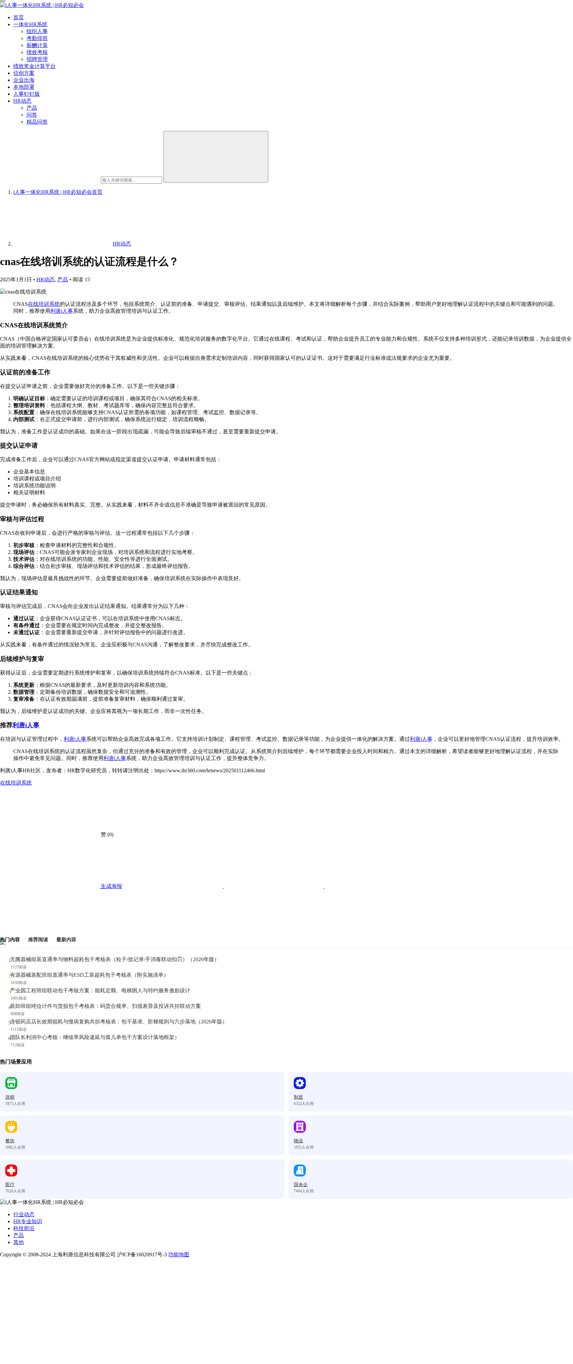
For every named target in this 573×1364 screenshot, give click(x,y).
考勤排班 (37, 38)
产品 (32, 108)
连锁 (10, 1097)
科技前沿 (23, 1228)
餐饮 (10, 1140)
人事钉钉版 (26, 94)
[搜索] (215, 157)
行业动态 (23, 1214)
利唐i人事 (61, 311)
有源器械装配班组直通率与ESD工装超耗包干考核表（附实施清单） (89, 975)
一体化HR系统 (30, 24)
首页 (18, 17)
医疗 (10, 1184)
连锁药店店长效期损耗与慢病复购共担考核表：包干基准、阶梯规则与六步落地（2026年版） (118, 1021)
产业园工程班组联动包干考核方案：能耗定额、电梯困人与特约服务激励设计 (100, 990)
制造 (298, 1097)
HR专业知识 (27, 1221)
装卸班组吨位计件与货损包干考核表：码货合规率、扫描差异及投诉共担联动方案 (105, 1006)
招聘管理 (37, 59)
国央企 (301, 1184)
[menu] (2, 1)
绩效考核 (37, 52)
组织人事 (37, 31)
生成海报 (110, 886)
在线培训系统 (44, 304)
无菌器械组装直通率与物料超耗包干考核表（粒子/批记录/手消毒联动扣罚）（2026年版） (115, 959)
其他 (18, 1242)
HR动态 (22, 101)
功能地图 (178, 1254)
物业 (298, 1140)
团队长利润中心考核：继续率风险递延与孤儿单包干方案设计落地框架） (95, 1037)
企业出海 (23, 80)
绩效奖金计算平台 (34, 66)
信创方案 (23, 73)
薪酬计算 (37, 45)
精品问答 (37, 122)
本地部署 (23, 87)
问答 (32, 115)
